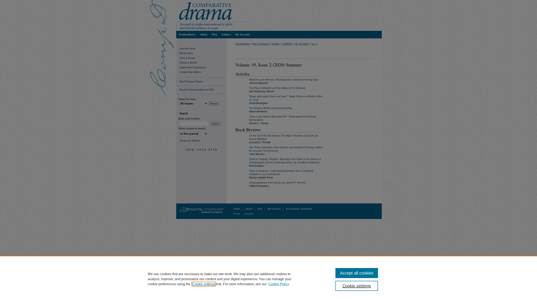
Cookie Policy (278, 284)
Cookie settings (203, 284)
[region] (268, 279)
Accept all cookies (356, 273)
